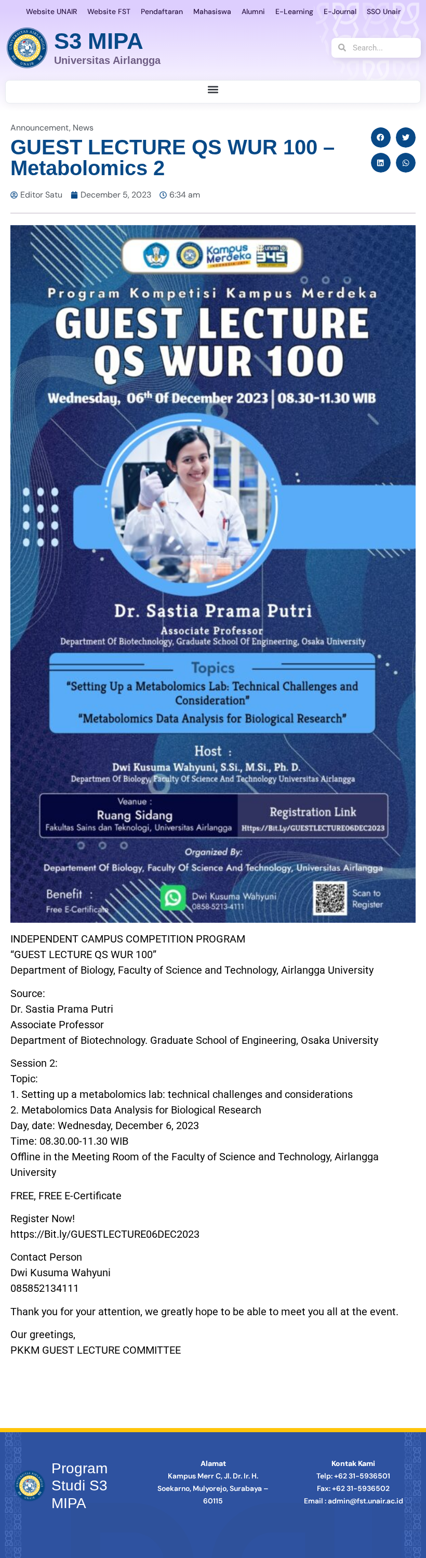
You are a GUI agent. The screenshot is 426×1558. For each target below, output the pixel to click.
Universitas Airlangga (107, 60)
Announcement (39, 127)
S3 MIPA (98, 41)
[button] (213, 89)
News (83, 127)
